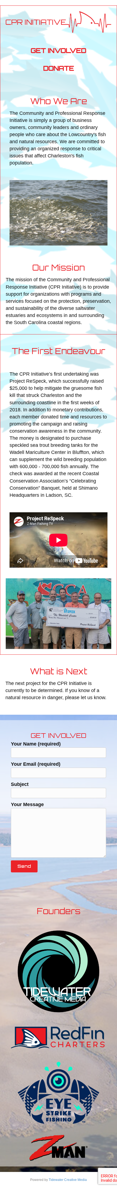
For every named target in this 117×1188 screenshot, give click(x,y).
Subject (20, 784)
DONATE (58, 68)
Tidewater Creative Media (68, 1180)
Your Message (27, 804)
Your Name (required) (36, 744)
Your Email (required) (35, 764)
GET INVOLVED (58, 50)
